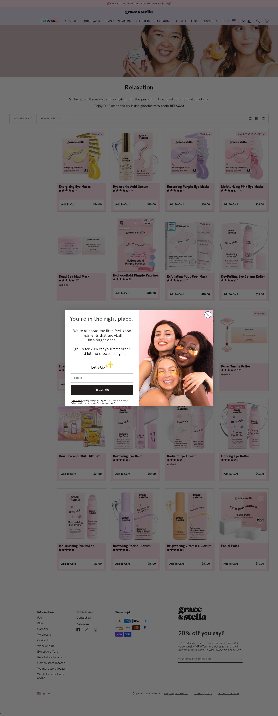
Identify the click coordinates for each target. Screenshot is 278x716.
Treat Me (102, 390)
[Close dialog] (208, 314)
